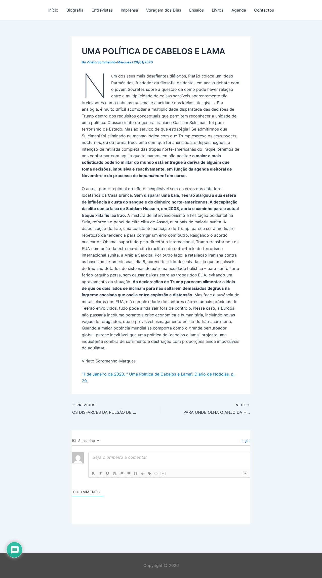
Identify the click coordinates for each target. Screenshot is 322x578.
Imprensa (129, 10)
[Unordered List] (128, 474)
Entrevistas (102, 10)
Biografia (75, 10)
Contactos (264, 10)
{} (156, 473)
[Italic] (100, 474)
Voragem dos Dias (163, 10)
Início (53, 10)
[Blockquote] (135, 474)
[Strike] (114, 474)
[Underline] (107, 474)
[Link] (149, 474)
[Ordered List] (121, 474)
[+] (163, 473)
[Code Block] (142, 474)
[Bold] (93, 474)
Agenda (238, 10)
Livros (217, 10)
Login (244, 440)
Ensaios (196, 10)
